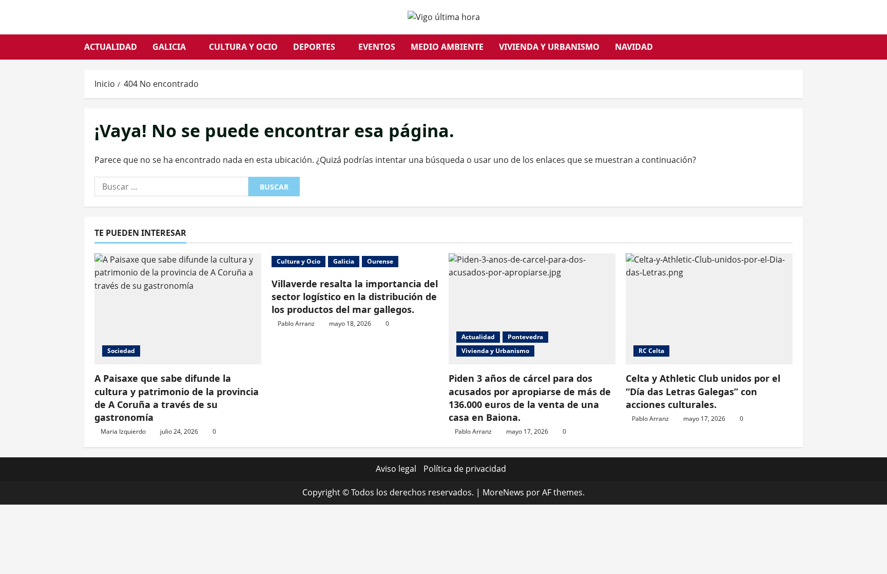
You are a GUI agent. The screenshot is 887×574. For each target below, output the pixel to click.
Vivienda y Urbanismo (549, 46)
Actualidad (110, 46)
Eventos (376, 46)
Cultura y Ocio (243, 46)
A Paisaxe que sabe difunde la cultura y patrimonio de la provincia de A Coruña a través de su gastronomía (176, 397)
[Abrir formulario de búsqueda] (800, 47)
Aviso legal (396, 468)
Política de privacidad (464, 468)
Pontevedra (525, 336)
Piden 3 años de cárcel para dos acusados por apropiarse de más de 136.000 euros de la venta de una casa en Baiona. (530, 397)
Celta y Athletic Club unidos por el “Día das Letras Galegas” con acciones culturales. (703, 391)
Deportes (314, 46)
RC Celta (651, 350)
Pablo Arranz (296, 323)
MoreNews (503, 492)
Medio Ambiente (447, 46)
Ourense (380, 261)
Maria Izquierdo (123, 431)
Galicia (169, 46)
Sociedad (121, 350)
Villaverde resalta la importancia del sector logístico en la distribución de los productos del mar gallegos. (355, 296)
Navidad (634, 46)
